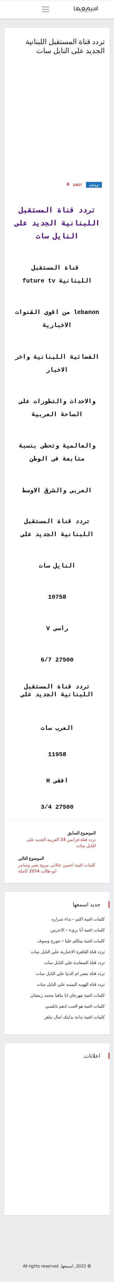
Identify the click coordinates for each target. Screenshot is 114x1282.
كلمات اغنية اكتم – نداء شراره (78, 918)
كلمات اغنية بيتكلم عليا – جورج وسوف (71, 940)
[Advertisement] (57, 117)
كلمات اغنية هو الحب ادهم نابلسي (75, 1005)
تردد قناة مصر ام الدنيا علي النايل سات (70, 973)
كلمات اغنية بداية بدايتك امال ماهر (74, 1016)
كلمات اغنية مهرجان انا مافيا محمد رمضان (67, 995)
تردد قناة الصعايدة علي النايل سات (74, 962)
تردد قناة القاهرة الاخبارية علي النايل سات (68, 951)
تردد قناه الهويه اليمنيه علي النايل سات (71, 984)
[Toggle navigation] (45, 9)
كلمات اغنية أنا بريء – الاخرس (77, 929)
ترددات (94, 185)
